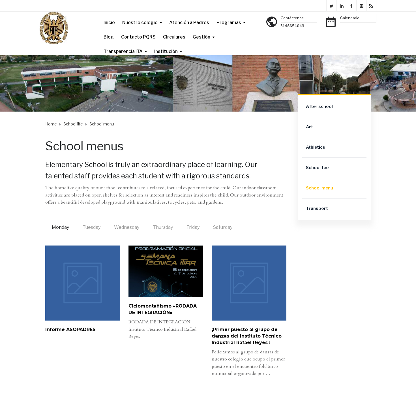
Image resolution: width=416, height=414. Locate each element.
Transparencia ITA (123, 51)
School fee (317, 167)
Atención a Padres (189, 22)
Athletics (315, 147)
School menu (319, 188)
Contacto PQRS (138, 37)
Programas (228, 22)
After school (319, 106)
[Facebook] (351, 5)
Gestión (201, 37)
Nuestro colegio (140, 22)
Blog (109, 37)
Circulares (174, 37)
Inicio (109, 22)
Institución (166, 51)
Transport (317, 208)
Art (309, 126)
